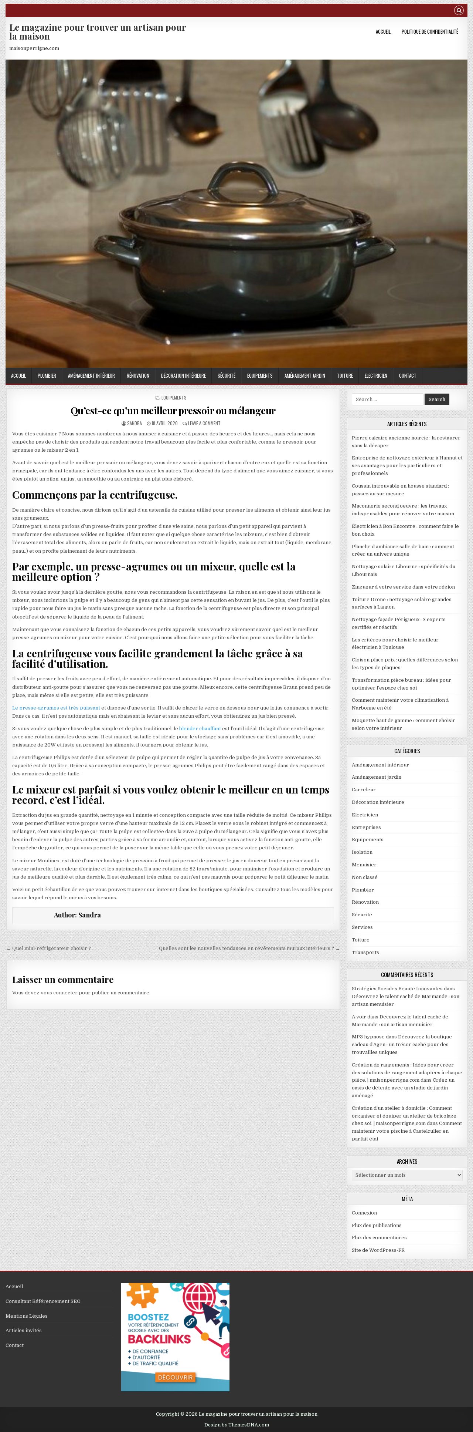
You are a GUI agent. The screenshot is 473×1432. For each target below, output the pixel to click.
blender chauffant (200, 728)
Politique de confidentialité (430, 31)
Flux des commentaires (379, 1237)
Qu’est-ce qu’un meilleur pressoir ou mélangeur (173, 410)
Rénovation (138, 375)
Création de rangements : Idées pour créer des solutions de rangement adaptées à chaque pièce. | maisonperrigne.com (407, 1072)
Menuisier (364, 864)
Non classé (365, 877)
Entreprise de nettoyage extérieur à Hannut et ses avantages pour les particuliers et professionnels (407, 465)
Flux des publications (377, 1225)
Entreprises (366, 827)
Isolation (362, 852)
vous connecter (59, 992)
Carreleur (364, 789)
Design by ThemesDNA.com (236, 1425)
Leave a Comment (204, 423)
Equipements (260, 375)
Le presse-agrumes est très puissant (56, 708)
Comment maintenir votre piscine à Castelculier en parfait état (407, 1131)
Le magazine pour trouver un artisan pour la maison (97, 31)
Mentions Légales (27, 1316)
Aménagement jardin (305, 375)
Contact (407, 375)
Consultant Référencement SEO (43, 1301)
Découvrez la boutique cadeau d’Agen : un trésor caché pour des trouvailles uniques (402, 1044)
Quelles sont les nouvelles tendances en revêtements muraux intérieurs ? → (249, 948)
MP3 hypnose (368, 1037)
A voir (359, 1017)
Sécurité (226, 375)
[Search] (459, 11)
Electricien (376, 375)
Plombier (47, 375)
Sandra (134, 423)
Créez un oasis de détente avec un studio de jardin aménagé (403, 1087)
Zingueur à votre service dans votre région (403, 587)
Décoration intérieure (183, 375)
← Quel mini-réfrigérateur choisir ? (48, 948)
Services (362, 927)
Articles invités (24, 1330)
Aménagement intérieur (91, 375)
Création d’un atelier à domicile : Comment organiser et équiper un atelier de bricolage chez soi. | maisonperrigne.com (404, 1115)
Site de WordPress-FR (378, 1250)
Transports (365, 952)
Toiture (345, 375)
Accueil (383, 31)
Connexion (364, 1213)
